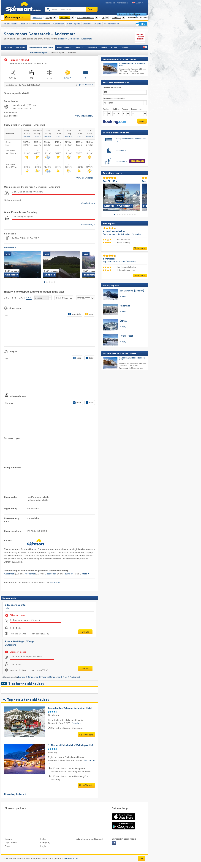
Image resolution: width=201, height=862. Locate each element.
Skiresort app (120, 808)
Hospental (30, 573)
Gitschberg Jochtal (15, 605)
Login (43, 846)
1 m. (6, 297)
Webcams (72, 53)
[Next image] (144, 196)
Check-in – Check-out (112, 87)
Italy (7, 608)
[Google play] (123, 829)
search (142, 121)
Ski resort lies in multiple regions (131, 14)
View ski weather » (85, 178)
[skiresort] (21, 7)
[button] (115, 122)
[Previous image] (105, 196)
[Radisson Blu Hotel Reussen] (110, 68)
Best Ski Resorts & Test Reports (35, 24)
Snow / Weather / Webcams (41, 47)
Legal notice (11, 842)
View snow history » (85, 115)
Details (85, 632)
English (138, 3)
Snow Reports (73, 24)
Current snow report (38, 53)
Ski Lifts (97, 24)
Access (114, 47)
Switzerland (10, 645)
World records (122, 3)
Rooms (125, 109)
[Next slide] (92, 264)
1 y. (21, 297)
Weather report (57, 53)
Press (7, 846)
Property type (136, 109)
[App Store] (123, 820)
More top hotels (14, 794)
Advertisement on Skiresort (89, 839)
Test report (20, 47)
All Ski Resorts (11, 24)
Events (104, 47)
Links (43, 839)
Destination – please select (114, 98)
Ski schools (92, 47)
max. (29, 297)
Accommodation (111, 24)
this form (54, 582)
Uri (66, 677)
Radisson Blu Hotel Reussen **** (132, 64)
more (84, 573)
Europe (21, 677)
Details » (27, 137)
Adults (106, 109)
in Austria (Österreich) (126, 261)
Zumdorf (69, 573)
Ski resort (8, 47)
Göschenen (50, 573)
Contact (124, 47)
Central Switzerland (52, 677)
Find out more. (71, 858)
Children (116, 109)
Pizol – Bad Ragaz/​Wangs (19, 641)
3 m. (14, 297)
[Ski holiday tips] (141, 24)
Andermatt (9, 573)
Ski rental (79, 47)
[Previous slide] (6, 264)
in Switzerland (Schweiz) (129, 234)
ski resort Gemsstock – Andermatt (75, 38)
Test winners (110, 3)
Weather (86, 24)
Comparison (58, 24)
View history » (88, 203)
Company (45, 842)
